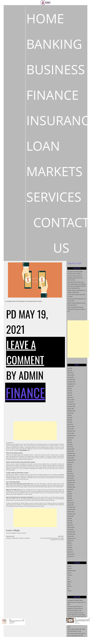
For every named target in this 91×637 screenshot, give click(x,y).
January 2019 (71, 556)
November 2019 (71, 534)
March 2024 (70, 424)
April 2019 (70, 549)
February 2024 (71, 426)
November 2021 (71, 482)
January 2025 (71, 402)
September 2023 (71, 435)
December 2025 (71, 379)
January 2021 (71, 505)
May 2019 (70, 547)
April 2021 (70, 498)
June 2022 (70, 467)
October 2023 (71, 433)
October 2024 (71, 408)
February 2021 (71, 502)
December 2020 (71, 507)
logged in (14, 533)
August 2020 (70, 516)
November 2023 (71, 431)
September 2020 (71, 514)
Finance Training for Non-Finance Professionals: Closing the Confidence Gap (76, 309)
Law (68, 577)
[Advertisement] (35, 430)
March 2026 (70, 372)
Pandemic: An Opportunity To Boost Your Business (18, 538)
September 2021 (71, 487)
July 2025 (70, 388)
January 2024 (71, 428)
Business (55, 69)
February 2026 (71, 375)
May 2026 (70, 370)
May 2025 (70, 393)
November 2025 (71, 381)
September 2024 (71, 411)
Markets (54, 171)
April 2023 (70, 444)
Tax (68, 588)
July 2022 (70, 464)
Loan (43, 145)
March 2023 (70, 446)
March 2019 (70, 552)
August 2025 (70, 386)
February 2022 (71, 475)
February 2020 (71, 527)
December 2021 (71, 480)
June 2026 (70, 368)
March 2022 (70, 473)
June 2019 (70, 545)
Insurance (70, 575)
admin (31, 375)
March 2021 (70, 500)
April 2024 (70, 422)
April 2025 (70, 395)
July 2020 (70, 518)
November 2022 (71, 455)
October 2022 (71, 458)
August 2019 (70, 540)
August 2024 (70, 413)
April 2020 (70, 523)
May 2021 (70, 496)
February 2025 (71, 399)
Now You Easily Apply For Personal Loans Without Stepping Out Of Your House (82, 620)
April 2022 (70, 471)
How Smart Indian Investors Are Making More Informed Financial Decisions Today (75, 278)
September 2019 (71, 538)
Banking (54, 44)
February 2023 (71, 449)
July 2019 (70, 543)
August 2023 (70, 437)
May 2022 (70, 469)
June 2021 (70, 493)
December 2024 (71, 404)
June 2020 (70, 520)
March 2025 (70, 397)
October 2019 (71, 536)
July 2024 (70, 415)
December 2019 (71, 531)
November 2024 (71, 406)
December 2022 (71, 453)
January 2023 (71, 451)
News (69, 584)
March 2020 (70, 525)
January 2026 (71, 377)
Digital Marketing (72, 570)
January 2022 (71, 478)
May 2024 (70, 419)
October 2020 (71, 511)
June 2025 (70, 390)
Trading (69, 590)
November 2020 (71, 509)
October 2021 (71, 484)
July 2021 (70, 491)
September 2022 (71, 460)
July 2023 (70, 440)
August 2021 (70, 489)
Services (53, 196)
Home (45, 18)
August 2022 (70, 462)
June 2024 (70, 417)
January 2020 (71, 529)
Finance (52, 94)
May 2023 (70, 442)
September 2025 (71, 384)
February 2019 (71, 554)
